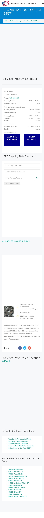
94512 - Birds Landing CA (17, 497)
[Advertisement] (22, 50)
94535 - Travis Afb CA (16, 478)
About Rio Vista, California (18, 444)
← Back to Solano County (16, 241)
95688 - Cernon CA (15, 485)
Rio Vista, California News (18, 441)
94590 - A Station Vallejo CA (18, 483)
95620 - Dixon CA (14, 492)
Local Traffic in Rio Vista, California (21, 446)
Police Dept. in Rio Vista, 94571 (19, 448)
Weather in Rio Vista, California (19, 439)
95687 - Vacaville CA (15, 474)
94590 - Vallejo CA (15, 481)
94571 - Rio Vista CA (15, 469)
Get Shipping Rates (12, 183)
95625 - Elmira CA (15, 494)
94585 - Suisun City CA (16, 487)
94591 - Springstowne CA (17, 476)
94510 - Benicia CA (15, 490)
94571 (6, 361)
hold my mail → (32, 140)
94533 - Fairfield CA (15, 472)
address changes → (12, 140)
